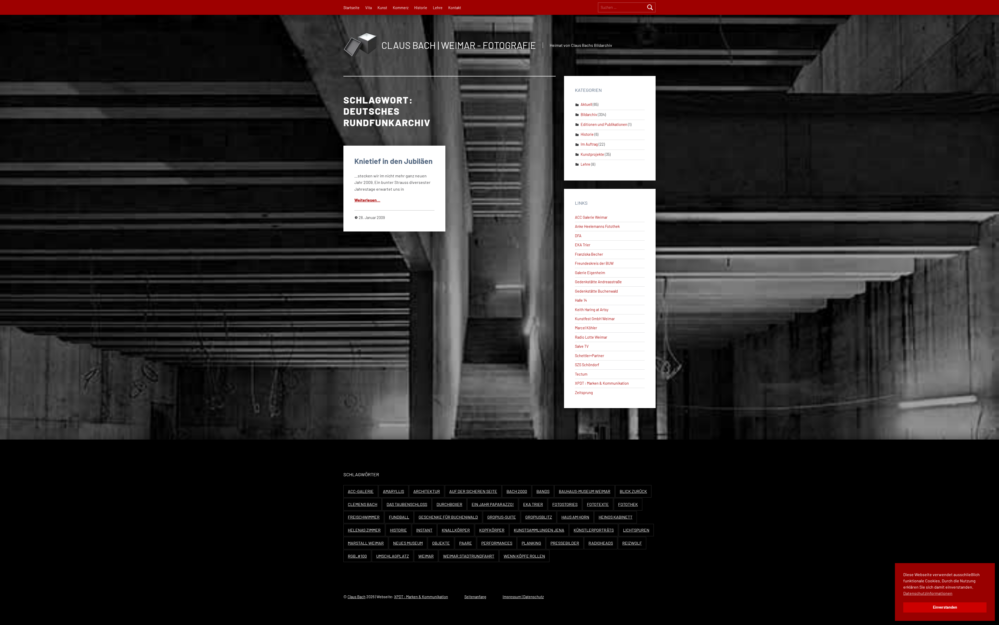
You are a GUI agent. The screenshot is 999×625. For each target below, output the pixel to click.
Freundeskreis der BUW (594, 263)
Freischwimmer (364, 516)
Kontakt (454, 7)
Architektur (426, 491)
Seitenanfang (475, 597)
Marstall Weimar (366, 542)
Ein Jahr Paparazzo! (493, 504)
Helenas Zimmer (364, 529)
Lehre (438, 7)
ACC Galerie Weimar (591, 217)
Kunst (382, 7)
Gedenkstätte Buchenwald (596, 291)
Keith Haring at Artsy (592, 309)
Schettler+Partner (589, 355)
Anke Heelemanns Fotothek (597, 226)
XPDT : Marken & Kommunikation (602, 383)
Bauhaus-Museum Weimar (584, 491)
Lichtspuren (636, 529)
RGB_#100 (357, 555)
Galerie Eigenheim (590, 272)
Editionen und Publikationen (604, 124)
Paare (465, 542)
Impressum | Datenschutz (523, 597)
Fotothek (628, 504)
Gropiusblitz (538, 516)
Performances (496, 542)
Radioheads (600, 542)
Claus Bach (357, 597)
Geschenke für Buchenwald (448, 516)
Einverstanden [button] (945, 607)
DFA (578, 236)
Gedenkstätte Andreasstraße (598, 282)
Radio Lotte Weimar (591, 337)
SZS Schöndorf (587, 365)
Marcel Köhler (586, 328)
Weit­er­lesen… (367, 199)
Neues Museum (408, 542)
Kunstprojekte (592, 154)
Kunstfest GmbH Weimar (595, 319)
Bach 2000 (517, 491)
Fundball (399, 516)
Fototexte (598, 504)
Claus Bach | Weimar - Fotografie (458, 45)
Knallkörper (456, 529)
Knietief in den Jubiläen (393, 160)
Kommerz (400, 7)
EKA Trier (582, 245)
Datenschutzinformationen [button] (927, 593)
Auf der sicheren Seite (473, 491)
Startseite (351, 7)
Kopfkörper (491, 529)
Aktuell (586, 104)
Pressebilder (564, 542)
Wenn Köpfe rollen (524, 555)
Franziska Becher (589, 254)
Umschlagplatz (392, 555)
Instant (424, 529)
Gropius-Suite (501, 516)
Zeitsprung (584, 392)
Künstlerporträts (594, 529)
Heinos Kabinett (615, 516)
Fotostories (565, 504)
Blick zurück (633, 491)
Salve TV (582, 346)
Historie (420, 7)
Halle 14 (581, 300)
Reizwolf (632, 542)
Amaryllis (393, 491)
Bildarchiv (589, 114)
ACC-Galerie (361, 491)
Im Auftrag (589, 144)
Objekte (441, 542)
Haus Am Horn (575, 516)
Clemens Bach (362, 504)
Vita (368, 7)
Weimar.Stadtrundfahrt (468, 555)
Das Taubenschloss (407, 504)
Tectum (581, 374)
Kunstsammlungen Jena (539, 529)
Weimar (426, 555)
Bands (542, 491)
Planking (531, 542)
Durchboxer (449, 504)
